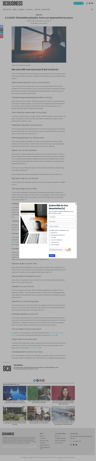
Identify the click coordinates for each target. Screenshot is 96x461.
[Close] (76, 204)
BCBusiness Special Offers (58, 235)
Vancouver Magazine (56, 240)
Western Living (55, 242)
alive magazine (55, 244)
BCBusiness (54, 232)
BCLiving (53, 237)
